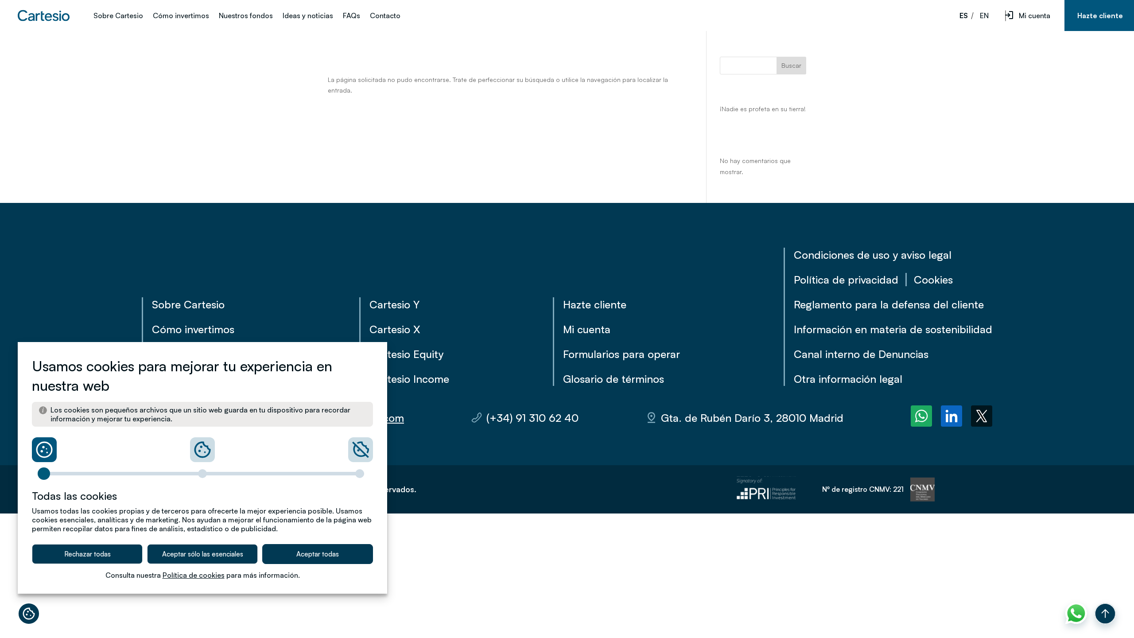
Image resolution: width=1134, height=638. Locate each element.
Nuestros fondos (246, 16)
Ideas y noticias (308, 16)
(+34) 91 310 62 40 (532, 417)
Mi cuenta (1034, 15)
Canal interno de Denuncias (861, 354)
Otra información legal (848, 378)
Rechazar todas (87, 554)
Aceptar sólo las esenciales (202, 554)
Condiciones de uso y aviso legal (872, 254)
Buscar (791, 65)
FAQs (351, 16)
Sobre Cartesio (118, 16)
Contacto (385, 16)
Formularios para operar (621, 354)
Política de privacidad (846, 279)
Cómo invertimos (181, 16)
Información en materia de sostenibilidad (893, 329)
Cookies (933, 279)
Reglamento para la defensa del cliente (889, 304)
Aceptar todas (317, 554)
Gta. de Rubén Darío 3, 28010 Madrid (752, 417)
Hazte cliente (1100, 15)
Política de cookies (194, 575)
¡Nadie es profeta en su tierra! (763, 109)
